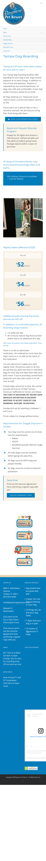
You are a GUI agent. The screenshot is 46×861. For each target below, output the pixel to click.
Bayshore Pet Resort (33, 758)
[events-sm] (23, 529)
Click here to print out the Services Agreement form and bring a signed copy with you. (11, 634)
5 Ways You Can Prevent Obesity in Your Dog (33, 602)
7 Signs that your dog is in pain (33, 622)
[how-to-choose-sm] (23, 543)
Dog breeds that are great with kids (33, 591)
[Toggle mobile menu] (42, 3)
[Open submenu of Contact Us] (43, 51)
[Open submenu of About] (43, 32)
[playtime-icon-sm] (23, 516)
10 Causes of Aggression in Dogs (32, 631)
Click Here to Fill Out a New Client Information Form (11, 619)
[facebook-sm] (23, 555)
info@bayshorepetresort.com (16, 602)
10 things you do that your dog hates (33, 612)
